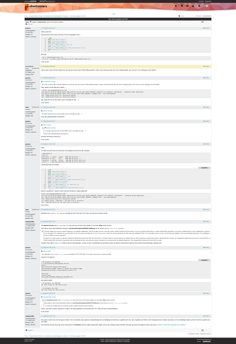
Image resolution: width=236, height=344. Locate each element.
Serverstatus (126, 341)
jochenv (27, 28)
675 (31, 34)
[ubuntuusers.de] (36, 8)
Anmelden (201, 1)
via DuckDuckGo (206, 16)
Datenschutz (113, 341)
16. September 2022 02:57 (48, 121)
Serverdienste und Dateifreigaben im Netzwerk (56, 16)
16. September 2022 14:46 (48, 221)
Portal (176, 4)
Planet (199, 4)
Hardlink (159, 325)
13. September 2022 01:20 (48, 28)
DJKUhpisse (29, 66)
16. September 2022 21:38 (48, 247)
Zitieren (207, 28)
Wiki (187, 4)
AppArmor (58, 243)
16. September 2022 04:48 (48, 144)
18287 (32, 74)
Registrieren (208, 1)
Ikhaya (193, 4)
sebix (27, 107)
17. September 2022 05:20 (48, 293)
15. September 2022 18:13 (48, 78)
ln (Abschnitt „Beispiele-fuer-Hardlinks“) (174, 325)
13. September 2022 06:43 (48, 66)
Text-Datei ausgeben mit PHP (78, 16)
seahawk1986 (29, 222)
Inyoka (32, 339)
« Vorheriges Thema (193, 334)
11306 (32, 228)
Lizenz (102, 341)
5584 (32, 116)
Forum (182, 4)
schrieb (53, 81)
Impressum (119, 341)
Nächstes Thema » (206, 334)
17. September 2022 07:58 (48, 316)
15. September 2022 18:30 (48, 107)
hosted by (27, 1)
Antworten (30, 24)
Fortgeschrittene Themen (35, 16)
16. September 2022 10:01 (48, 209)
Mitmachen (206, 4)
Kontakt (107, 341)
